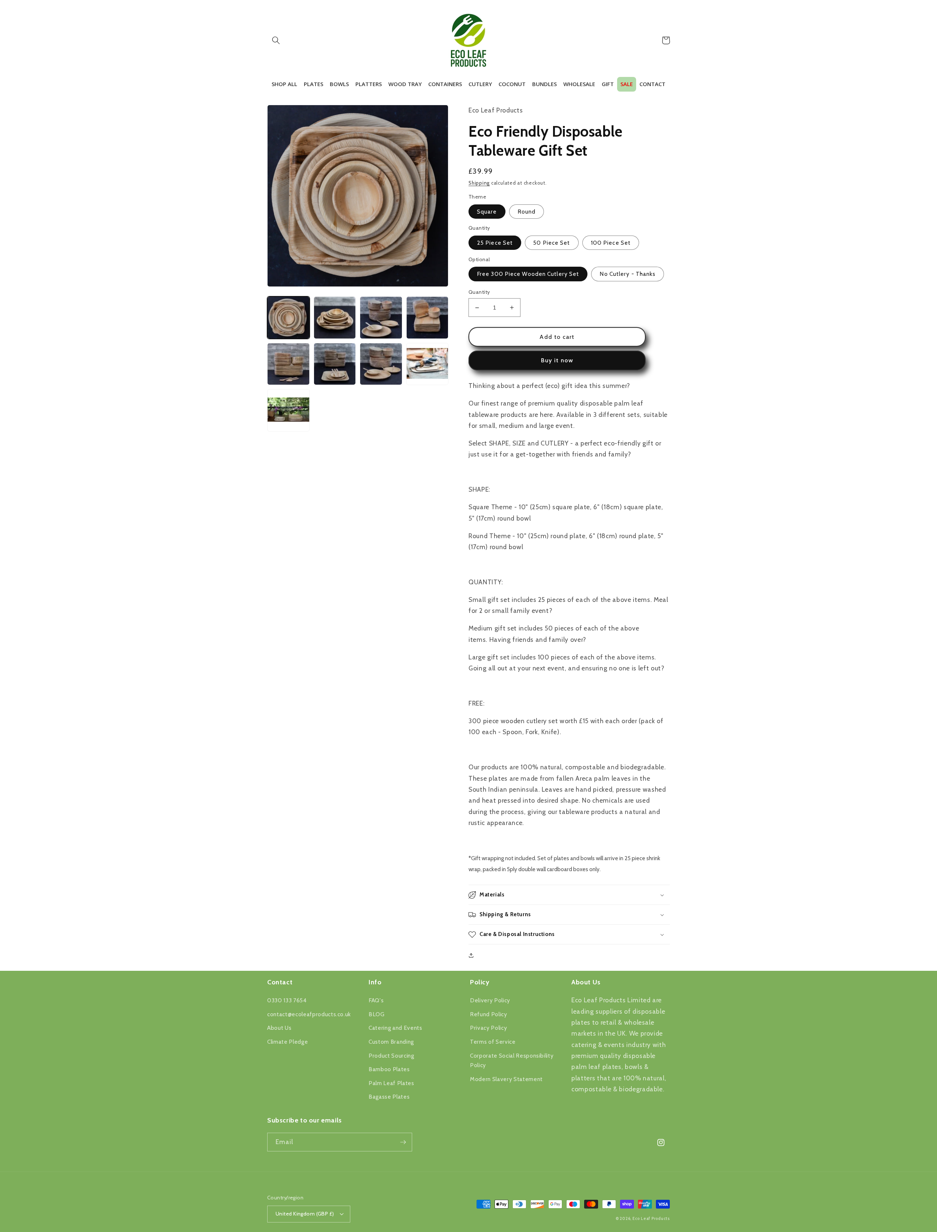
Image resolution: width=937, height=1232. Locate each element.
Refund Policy (488, 1014)
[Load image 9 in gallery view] (288, 410)
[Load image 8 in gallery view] (427, 364)
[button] (276, 40)
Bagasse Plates (389, 1096)
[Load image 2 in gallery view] (335, 317)
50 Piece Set (551, 242)
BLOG (377, 1014)
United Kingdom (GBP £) (305, 1213)
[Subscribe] (403, 1142)
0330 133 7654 (287, 1000)
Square (487, 211)
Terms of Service (493, 1041)
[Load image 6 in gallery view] (335, 364)
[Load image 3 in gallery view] (381, 317)
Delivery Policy (490, 1000)
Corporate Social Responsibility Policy (511, 1060)
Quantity (479, 292)
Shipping (479, 183)
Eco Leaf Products (651, 1218)
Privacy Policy (488, 1027)
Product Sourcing (391, 1055)
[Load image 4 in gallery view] (427, 317)
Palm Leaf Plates (391, 1083)
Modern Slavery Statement (506, 1079)
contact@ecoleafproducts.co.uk (309, 1014)
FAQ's (376, 1000)
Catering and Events (395, 1027)
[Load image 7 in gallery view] (381, 364)
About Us (279, 1027)
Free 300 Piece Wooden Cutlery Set (528, 273)
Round (527, 211)
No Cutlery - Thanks (628, 273)
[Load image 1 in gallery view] (288, 317)
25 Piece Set (495, 242)
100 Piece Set (611, 242)
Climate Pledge (287, 1041)
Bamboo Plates (389, 1069)
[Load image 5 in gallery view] (288, 364)
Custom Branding (391, 1041)
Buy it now (557, 360)
